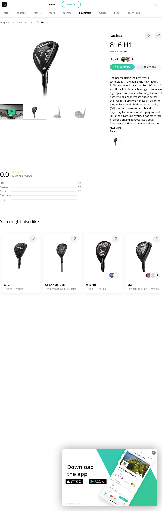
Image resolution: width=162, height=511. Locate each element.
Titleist (19, 22)
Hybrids (31, 22)
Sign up (71, 4)
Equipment (5, 22)
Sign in (51, 4)
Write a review (122, 67)
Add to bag (150, 67)
